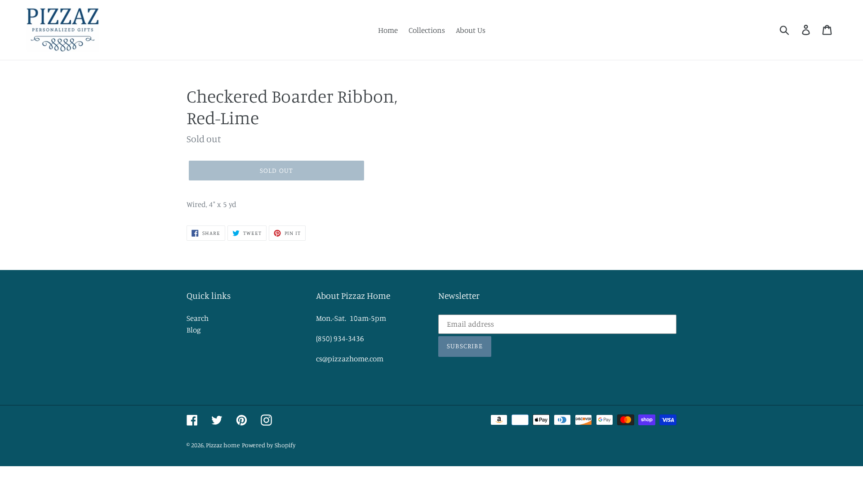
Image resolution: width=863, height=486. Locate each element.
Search (198, 318)
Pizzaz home (223, 445)
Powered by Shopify (269, 445)
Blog (194, 329)
